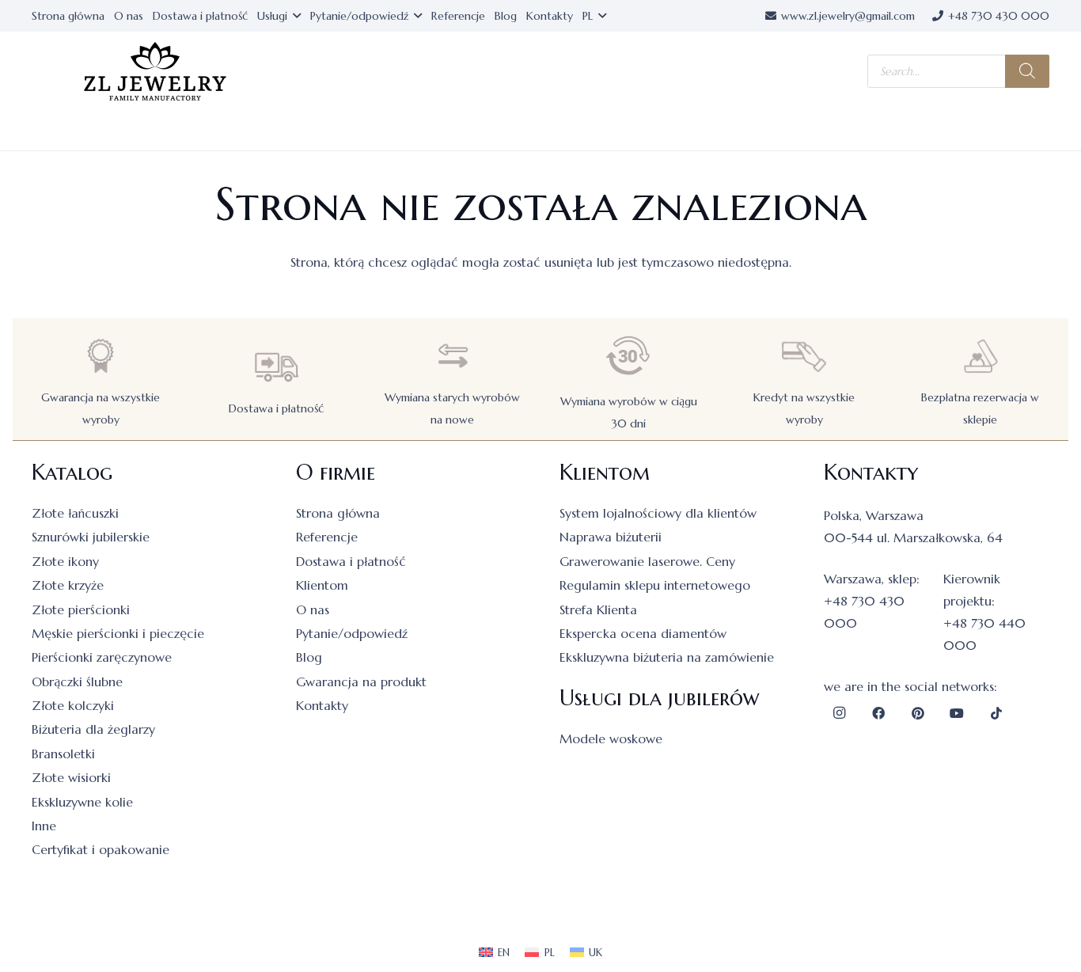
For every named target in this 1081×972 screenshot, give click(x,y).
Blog (309, 657)
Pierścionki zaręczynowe (102, 657)
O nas (312, 609)
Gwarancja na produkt (361, 681)
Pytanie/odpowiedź (352, 633)
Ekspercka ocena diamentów (642, 633)
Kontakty (322, 705)
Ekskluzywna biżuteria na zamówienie (666, 657)
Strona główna (338, 513)
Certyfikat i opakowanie (100, 849)
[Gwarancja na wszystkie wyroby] (100, 356)
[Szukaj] (1027, 71)
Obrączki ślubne (77, 681)
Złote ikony (65, 561)
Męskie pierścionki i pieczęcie (118, 633)
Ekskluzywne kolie (82, 802)
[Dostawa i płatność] (276, 367)
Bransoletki (63, 753)
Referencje (327, 537)
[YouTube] (957, 713)
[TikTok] (996, 713)
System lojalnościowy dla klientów (658, 513)
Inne (44, 825)
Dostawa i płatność (276, 408)
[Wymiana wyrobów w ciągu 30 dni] (628, 356)
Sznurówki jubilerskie (91, 537)
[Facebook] (878, 713)
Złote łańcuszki (75, 513)
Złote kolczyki (73, 705)
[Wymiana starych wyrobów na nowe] (453, 356)
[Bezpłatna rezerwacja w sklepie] (980, 356)
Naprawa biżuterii (610, 537)
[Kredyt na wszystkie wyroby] (804, 356)
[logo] (155, 71)
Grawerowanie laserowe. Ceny (647, 561)
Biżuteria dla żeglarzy (93, 729)
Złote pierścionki (81, 609)
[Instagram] (839, 713)
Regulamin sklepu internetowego (654, 585)
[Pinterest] (918, 713)
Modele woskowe (610, 738)
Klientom (322, 585)
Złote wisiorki (71, 777)
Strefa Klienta (598, 609)
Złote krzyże (68, 585)
